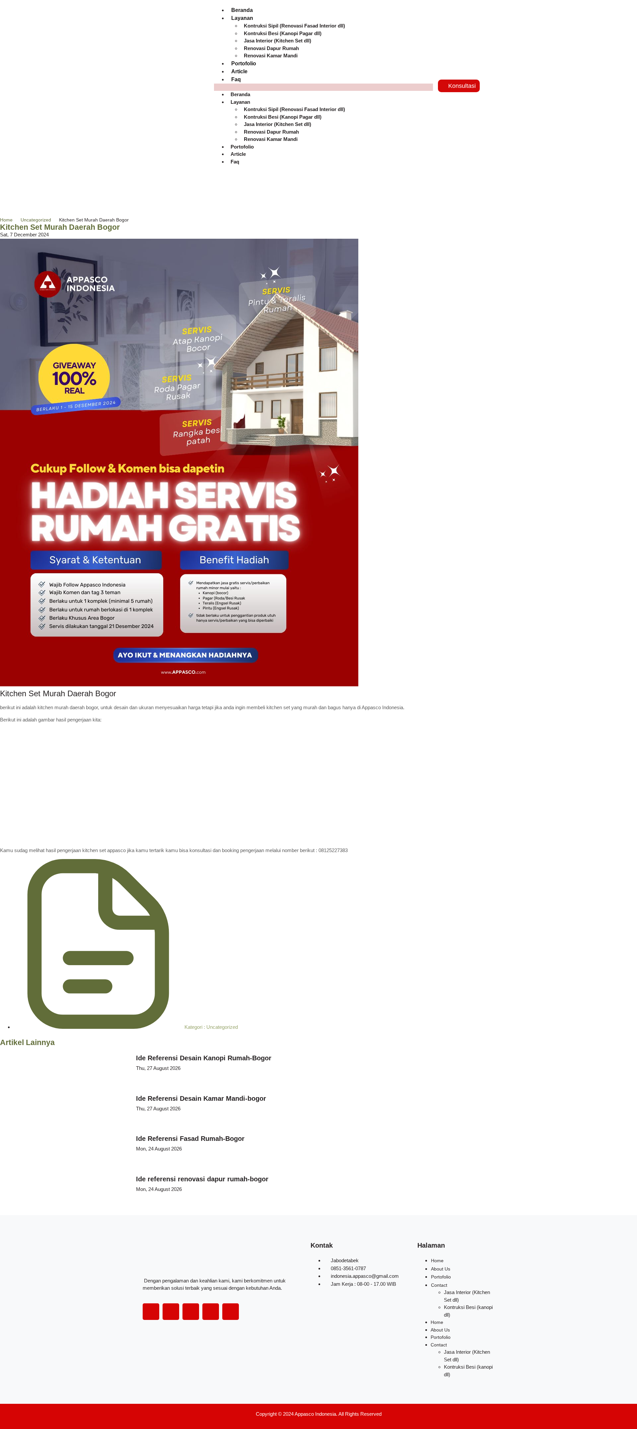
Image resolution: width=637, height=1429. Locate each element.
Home (6, 219)
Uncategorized (36, 219)
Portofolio (243, 63)
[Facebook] (151, 1311)
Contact (439, 1285)
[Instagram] (190, 1311)
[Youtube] (210, 1311)
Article (239, 71)
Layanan (240, 102)
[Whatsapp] (230, 1311)
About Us (440, 1269)
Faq (236, 79)
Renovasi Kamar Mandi (271, 55)
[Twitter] (171, 1311)
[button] (323, 87)
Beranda (242, 10)
